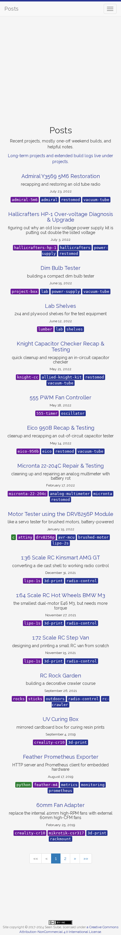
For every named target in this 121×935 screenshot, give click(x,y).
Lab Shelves (60, 306)
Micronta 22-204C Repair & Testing (60, 466)
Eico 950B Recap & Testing (60, 428)
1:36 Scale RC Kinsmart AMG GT (60, 557)
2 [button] (65, 858)
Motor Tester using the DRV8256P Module (60, 514)
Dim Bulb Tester (60, 268)
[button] (35, 858)
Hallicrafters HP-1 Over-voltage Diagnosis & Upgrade (60, 217)
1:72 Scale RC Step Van (60, 638)
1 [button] (56, 858)
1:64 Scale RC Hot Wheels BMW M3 (60, 595)
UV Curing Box (60, 719)
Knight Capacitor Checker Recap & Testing (60, 347)
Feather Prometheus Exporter (60, 757)
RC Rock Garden (60, 675)
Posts (11, 9)
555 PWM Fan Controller (60, 397)
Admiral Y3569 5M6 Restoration (60, 176)
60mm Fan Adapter (60, 805)
